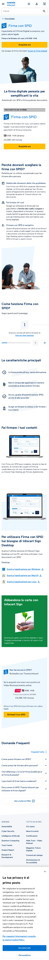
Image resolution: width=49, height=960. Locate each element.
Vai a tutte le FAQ (24, 801)
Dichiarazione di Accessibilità (33, 861)
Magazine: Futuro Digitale (33, 849)
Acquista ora (25, 44)
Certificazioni (32, 836)
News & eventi (32, 831)
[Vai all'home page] (11, 4)
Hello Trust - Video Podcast (34, 842)
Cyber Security (8, 831)
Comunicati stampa (34, 855)
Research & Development (7, 856)
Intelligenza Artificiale (11, 836)
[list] (24, 328)
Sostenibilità (7, 826)
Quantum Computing (10, 841)
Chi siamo (30, 826)
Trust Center (7, 845)
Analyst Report (8, 850)
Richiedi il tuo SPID (16, 714)
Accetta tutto (24, 948)
